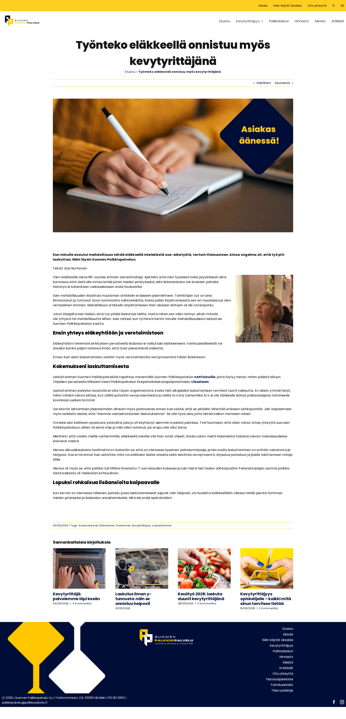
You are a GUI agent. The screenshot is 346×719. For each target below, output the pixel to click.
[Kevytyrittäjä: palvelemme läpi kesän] (79, 550)
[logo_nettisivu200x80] (22, 14)
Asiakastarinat (88, 525)
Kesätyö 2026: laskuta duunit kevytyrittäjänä (201, 596)
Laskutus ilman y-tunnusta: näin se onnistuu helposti (133, 598)
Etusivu (130, 72)
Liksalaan (200, 381)
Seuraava (282, 83)
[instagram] (342, 702)
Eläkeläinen (107, 525)
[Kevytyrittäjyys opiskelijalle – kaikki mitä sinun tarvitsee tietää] (266, 550)
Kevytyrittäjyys (141, 525)
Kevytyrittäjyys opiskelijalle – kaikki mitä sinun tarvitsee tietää (265, 598)
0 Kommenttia (82, 603)
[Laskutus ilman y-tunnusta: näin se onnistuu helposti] (141, 550)
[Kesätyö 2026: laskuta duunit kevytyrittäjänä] (204, 550)
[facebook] (334, 702)
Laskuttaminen (162, 525)
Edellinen (263, 83)
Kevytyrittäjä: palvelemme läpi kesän (76, 596)
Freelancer (123, 525)
